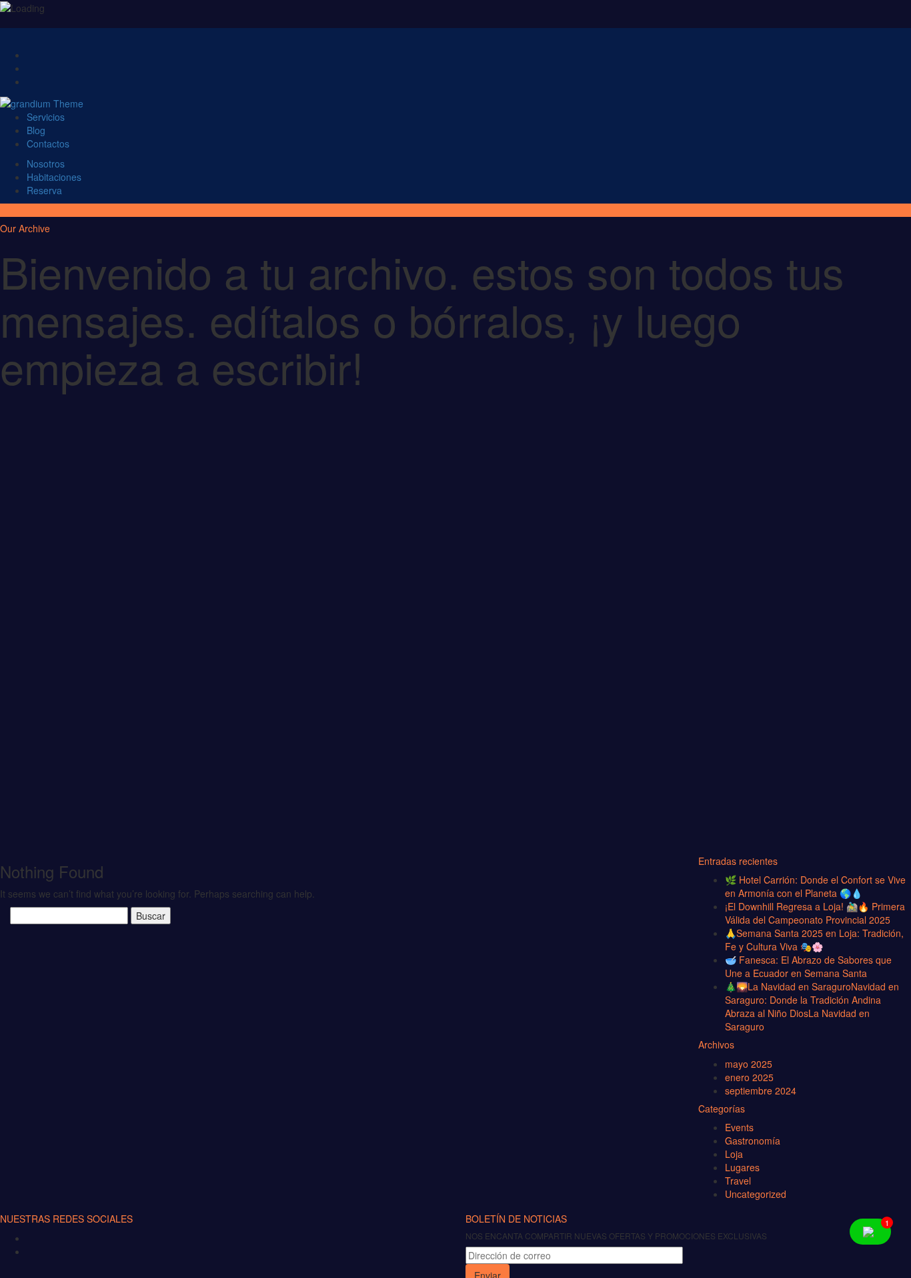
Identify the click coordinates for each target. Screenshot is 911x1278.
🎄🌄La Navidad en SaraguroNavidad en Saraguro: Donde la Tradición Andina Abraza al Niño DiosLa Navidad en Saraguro (812, 1006)
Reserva (44, 190)
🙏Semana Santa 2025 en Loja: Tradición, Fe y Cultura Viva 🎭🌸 (814, 939)
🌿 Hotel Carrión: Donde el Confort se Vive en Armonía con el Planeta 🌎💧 (815, 886)
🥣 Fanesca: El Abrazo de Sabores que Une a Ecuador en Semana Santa (808, 966)
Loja (734, 1154)
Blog (36, 130)
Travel (738, 1180)
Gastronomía (752, 1140)
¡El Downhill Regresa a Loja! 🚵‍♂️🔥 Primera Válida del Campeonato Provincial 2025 (815, 913)
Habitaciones (54, 177)
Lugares (742, 1167)
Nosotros (46, 163)
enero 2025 (749, 1077)
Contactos (48, 143)
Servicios (46, 116)
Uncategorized (755, 1194)
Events (739, 1127)
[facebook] (36, 1240)
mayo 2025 (748, 1063)
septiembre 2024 (760, 1090)
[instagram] (36, 1253)
